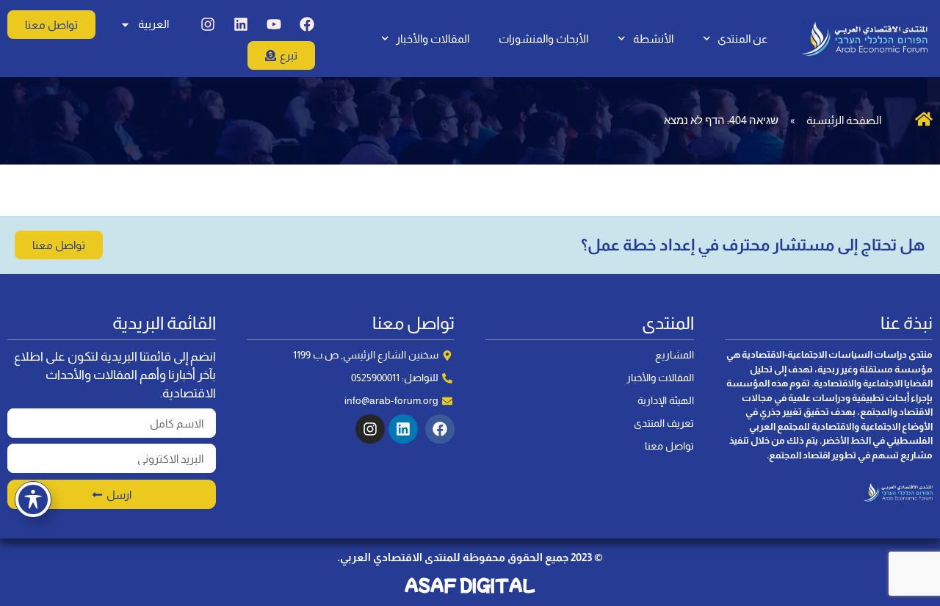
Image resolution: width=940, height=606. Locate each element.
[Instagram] (208, 24)
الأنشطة (653, 38)
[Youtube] (274, 24)
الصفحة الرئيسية (843, 120)
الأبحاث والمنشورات (543, 38)
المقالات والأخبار (432, 38)
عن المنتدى (742, 38)
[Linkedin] (241, 24)
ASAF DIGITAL (470, 585)
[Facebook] (307, 24)
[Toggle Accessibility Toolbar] (33, 499)
